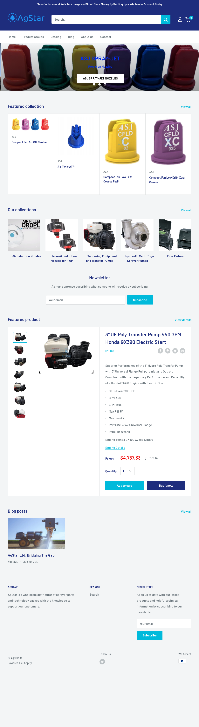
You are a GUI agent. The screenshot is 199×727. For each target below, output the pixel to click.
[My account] (180, 19)
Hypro (109, 351)
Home (12, 36)
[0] (188, 19)
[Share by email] (182, 350)
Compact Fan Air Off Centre (29, 142)
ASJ (14, 136)
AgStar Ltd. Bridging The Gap (31, 555)
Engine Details (115, 447)
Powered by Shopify (20, 663)
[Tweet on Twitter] (175, 350)
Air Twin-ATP (66, 166)
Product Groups (33, 36)
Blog (71, 36)
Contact (105, 36)
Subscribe (140, 300)
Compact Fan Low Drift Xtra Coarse (167, 180)
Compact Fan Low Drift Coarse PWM (118, 179)
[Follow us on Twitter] (102, 661)
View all (186, 106)
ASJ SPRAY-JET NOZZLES (99, 78)
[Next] (191, 154)
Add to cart (124, 485)
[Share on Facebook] (160, 350)
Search (94, 594)
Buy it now (166, 485)
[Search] (165, 19)
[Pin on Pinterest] (167, 350)
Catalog (56, 36)
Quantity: (111, 471)
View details (183, 320)
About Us (87, 36)
